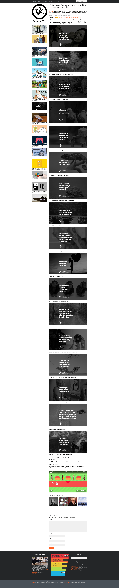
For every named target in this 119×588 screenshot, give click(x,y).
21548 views (66, 559)
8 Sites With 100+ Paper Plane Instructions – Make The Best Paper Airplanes (39, 123)
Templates (34, 1)
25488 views (66, 555)
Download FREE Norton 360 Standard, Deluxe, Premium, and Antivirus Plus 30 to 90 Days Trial (39, 169)
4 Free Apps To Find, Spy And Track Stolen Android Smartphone (39, 56)
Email (50, 538)
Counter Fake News (34, 572)
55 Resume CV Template (74, 570)
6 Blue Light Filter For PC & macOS (75, 569)
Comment (51, 519)
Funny (46, 1)
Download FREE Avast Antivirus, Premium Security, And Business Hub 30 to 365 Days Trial (57, 564)
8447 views (63, 572)
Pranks (55, 1)
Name (50, 533)
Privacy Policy (33, 582)
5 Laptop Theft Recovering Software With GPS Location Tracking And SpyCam (39, 45)
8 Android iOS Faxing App (74, 566)
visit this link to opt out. (67, 582)
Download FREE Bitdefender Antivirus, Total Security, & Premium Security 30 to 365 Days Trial (56, 574)
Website (50, 543)
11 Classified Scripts (34, 574)
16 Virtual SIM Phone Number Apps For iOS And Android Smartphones (39, 134)
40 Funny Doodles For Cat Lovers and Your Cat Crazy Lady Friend (39, 100)
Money (39, 1)
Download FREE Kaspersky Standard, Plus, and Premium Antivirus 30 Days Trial (39, 203)
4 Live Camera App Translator (74, 567)
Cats (58, 1)
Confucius (51, 11)
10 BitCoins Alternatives (35, 573)
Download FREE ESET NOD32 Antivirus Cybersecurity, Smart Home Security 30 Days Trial (56, 568)
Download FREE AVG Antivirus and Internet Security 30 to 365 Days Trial (39, 180)
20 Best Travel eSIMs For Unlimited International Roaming (39, 78)
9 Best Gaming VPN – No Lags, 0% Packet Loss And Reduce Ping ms (39, 146)
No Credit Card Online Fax (74, 568)
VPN (43, 1)
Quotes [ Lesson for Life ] (55, 9)
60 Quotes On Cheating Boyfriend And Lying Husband (38, 111)
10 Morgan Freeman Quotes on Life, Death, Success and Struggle (71, 17)
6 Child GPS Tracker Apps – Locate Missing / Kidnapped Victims (38, 157)
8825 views (64, 568)
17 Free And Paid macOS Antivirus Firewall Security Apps (39, 192)
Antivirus (50, 1)
